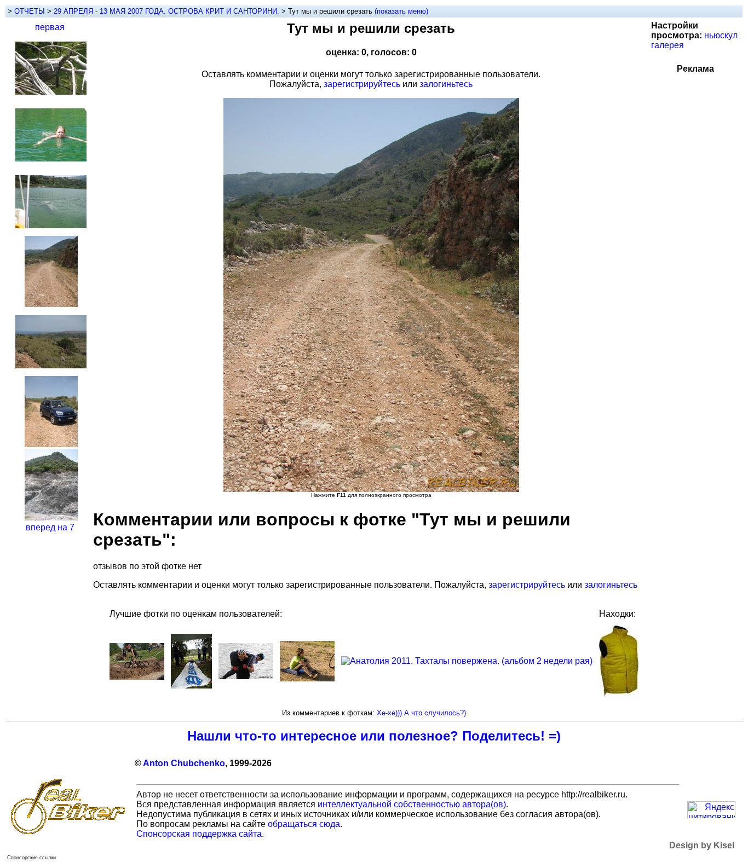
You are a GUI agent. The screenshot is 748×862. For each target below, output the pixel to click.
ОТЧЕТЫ (29, 11)
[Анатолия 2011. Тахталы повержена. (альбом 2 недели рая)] (466, 661)
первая (50, 27)
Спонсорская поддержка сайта (199, 833)
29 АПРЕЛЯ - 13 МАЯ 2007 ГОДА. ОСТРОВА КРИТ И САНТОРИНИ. (167, 11)
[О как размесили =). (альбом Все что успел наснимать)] (137, 676)
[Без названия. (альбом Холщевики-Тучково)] (307, 678)
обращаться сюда (304, 824)
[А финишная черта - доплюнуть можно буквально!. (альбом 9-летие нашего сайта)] (191, 685)
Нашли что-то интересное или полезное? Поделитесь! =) (374, 735)
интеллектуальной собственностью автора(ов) (412, 804)
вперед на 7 (50, 527)
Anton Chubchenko (184, 763)
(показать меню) (401, 11)
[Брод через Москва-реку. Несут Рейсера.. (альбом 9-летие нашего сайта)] (245, 676)
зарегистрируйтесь (362, 84)
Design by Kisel (701, 845)
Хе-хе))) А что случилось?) (421, 713)
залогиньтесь (446, 84)
